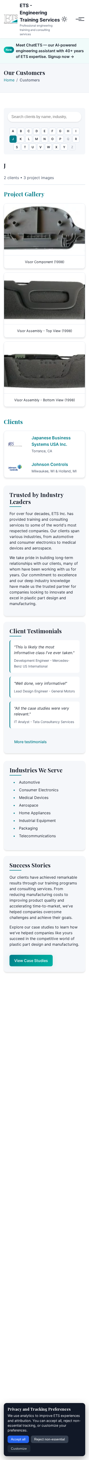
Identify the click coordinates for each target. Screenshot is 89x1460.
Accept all (18, 1439)
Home (9, 80)
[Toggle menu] (80, 19)
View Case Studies (31, 960)
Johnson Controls (50, 464)
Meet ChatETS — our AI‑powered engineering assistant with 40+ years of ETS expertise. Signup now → (50, 51)
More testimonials (30, 741)
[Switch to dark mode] (66, 19)
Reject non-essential (49, 1439)
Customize (19, 1448)
